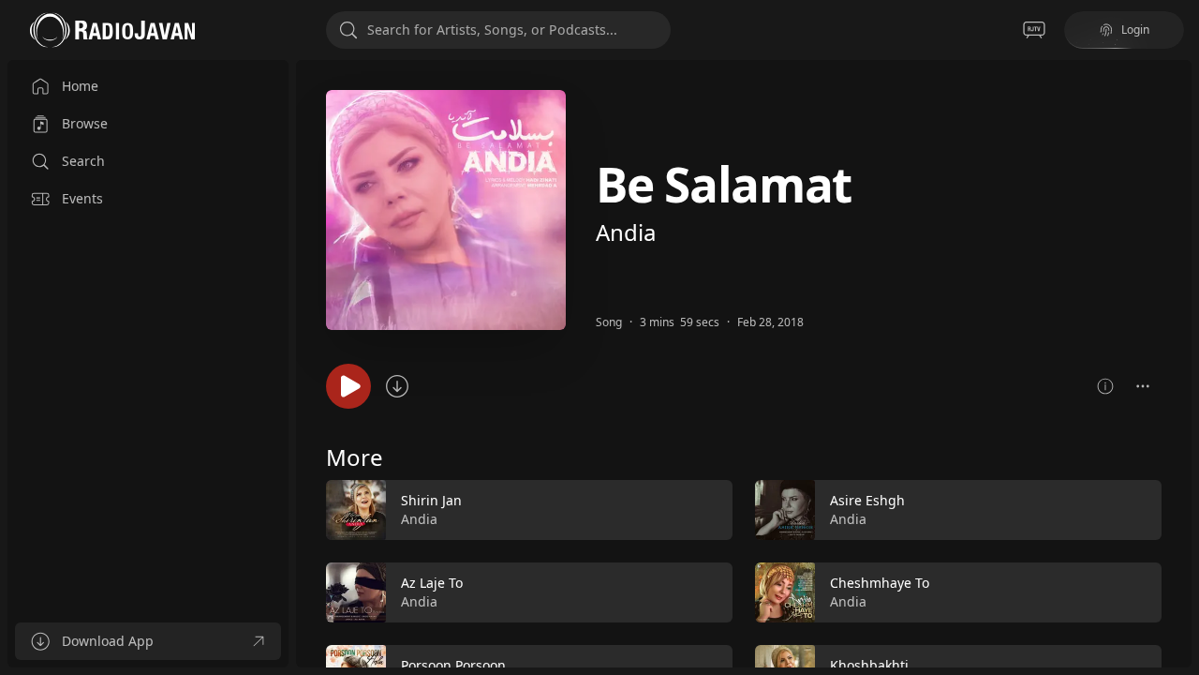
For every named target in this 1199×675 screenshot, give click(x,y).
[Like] (706, 511)
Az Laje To (432, 583)
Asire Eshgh (867, 500)
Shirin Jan (431, 500)
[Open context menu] (1143, 386)
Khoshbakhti (869, 665)
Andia (626, 232)
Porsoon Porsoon (453, 665)
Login (1135, 30)
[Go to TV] (1034, 30)
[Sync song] (397, 386)
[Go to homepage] (112, 30)
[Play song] (348, 386)
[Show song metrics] (1105, 386)
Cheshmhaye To (879, 583)
